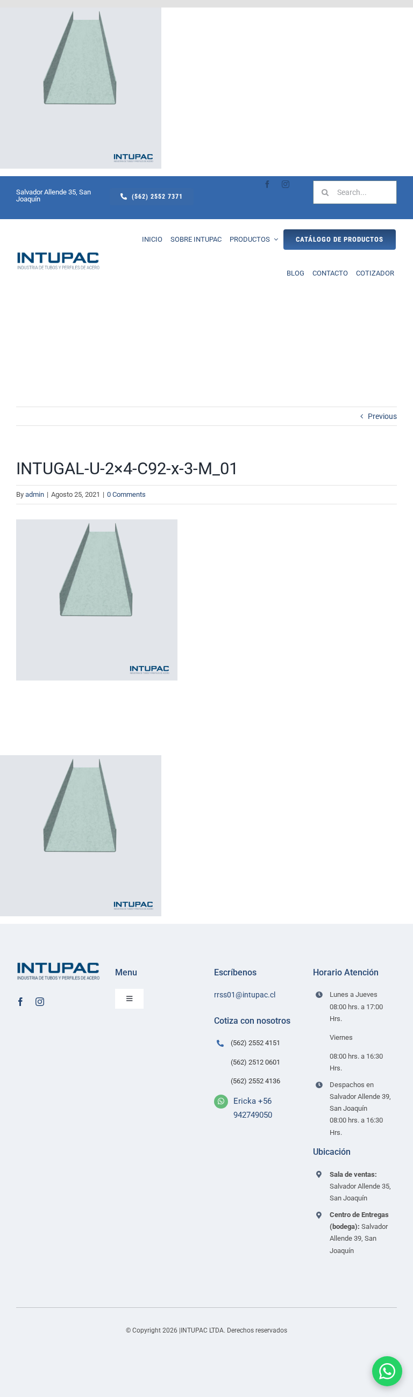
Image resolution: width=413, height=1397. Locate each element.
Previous (382, 416)
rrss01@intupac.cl (244, 994)
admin (34, 494)
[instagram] (285, 184)
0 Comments (126, 494)
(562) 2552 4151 (255, 1043)
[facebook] (267, 184)
